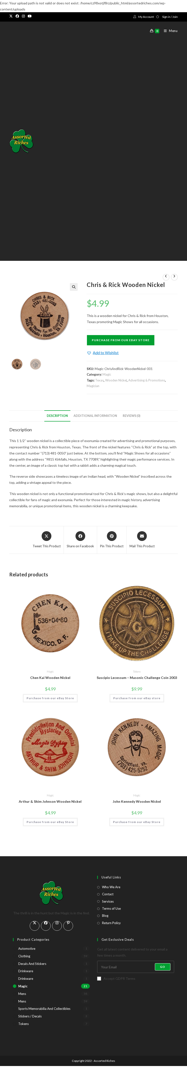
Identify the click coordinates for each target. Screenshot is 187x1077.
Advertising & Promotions (146, 380)
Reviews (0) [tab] (131, 416)
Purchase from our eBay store (136, 698)
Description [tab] (57, 416)
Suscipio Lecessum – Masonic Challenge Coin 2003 (137, 678)
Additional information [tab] (95, 416)
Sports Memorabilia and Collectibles (44, 1009)
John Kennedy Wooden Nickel (137, 801)
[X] (34, 926)
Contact (107, 894)
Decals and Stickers (32, 964)
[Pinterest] (68, 926)
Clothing (24, 956)
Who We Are (111, 887)
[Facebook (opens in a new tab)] (17, 16)
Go (162, 967)
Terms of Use (111, 908)
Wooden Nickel (116, 380)
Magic (107, 374)
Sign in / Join (170, 17)
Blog (105, 916)
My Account (146, 17)
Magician (93, 386)
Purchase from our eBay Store (121, 340)
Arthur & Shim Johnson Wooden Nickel (50, 801)
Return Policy (111, 923)
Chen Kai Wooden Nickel (50, 678)
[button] (74, 287)
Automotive (26, 948)
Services (108, 901)
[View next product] (174, 277)
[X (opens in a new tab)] (11, 16)
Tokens (137, 671)
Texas (99, 380)
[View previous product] (166, 277)
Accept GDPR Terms (119, 978)
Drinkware (25, 971)
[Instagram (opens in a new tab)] (23, 16)
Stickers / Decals (30, 1016)
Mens (22, 994)
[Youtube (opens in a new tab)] (29, 16)
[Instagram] (57, 926)
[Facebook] (46, 926)
